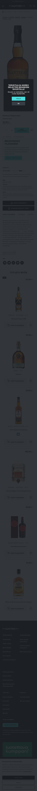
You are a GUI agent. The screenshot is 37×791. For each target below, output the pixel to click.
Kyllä (18, 98)
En (18, 103)
